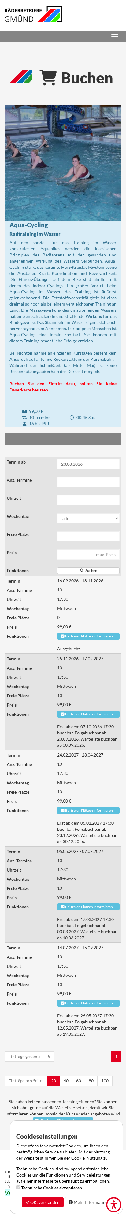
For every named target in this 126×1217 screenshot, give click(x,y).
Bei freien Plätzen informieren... (90, 636)
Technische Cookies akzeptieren (51, 1187)
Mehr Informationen (93, 1202)
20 (53, 1080)
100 (105, 1080)
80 (91, 1080)
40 (66, 1080)
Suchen (90, 570)
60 (78, 1080)
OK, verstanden (44, 1202)
